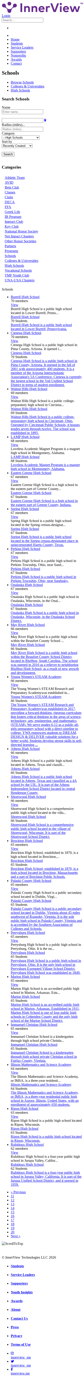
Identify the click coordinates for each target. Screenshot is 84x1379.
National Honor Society (21, 231)
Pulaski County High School (31, 881)
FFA (8, 207)
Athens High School (25, 749)
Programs (11, 251)
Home (15, 39)
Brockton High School (27, 841)
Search (8, 154)
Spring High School (25, 509)
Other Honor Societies (20, 241)
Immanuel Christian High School (34, 1024)
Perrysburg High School (28, 933)
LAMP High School (25, 437)
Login (6, 16)
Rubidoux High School (27, 1144)
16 (12, 1216)
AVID (9, 182)
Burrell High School (25, 297)
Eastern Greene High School (31, 473)
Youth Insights (22, 1292)
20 (12, 1232)
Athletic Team (15, 177)
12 (12, 1200)
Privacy (16, 1336)
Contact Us (19, 1318)
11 (12, 1196)
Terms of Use (21, 1344)
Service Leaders (22, 47)
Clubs (9, 197)
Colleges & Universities (27, 86)
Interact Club (14, 221)
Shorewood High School (28, 797)
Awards (16, 59)
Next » (15, 1236)
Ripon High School (24, 1108)
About (15, 1309)
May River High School (28, 625)
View (14, 305)
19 (12, 1228)
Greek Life (12, 212)
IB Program (13, 217)
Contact (16, 63)
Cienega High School (26, 333)
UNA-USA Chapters (19, 280)
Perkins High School (25, 549)
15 (12, 1212)
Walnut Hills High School (29, 389)
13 (12, 1204)
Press (15, 1327)
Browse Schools (22, 82)
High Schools (20, 90)
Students (17, 43)
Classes (10, 192)
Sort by (7, 141)
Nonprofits (18, 55)
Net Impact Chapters (19, 236)
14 (12, 1208)
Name (6, 107)
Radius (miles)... (13, 125)
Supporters (18, 51)
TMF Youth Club (17, 275)
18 (12, 1224)
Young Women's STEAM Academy (36, 677)
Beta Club (12, 187)
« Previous (18, 1192)
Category (8, 133)
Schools (10, 256)
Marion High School (25, 976)
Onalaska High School (27, 585)
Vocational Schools (18, 270)
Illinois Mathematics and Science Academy (41, 1064)
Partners (10, 246)
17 (12, 1220)
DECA (10, 202)
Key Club (12, 226)
